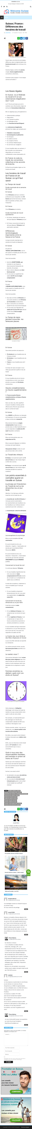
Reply (26, 909)
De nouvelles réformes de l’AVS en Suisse (14, 853)
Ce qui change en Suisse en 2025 (16, 3)
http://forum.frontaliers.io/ (11, 1023)
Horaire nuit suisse (10, 793)
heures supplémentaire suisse (13, 792)
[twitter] (24, 38)
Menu (6, 17)
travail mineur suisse (10, 801)
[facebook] (27, 38)
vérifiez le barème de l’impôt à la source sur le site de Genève (16, 958)
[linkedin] (21, 38)
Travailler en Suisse (17, 32)
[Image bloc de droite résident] (16, 1110)
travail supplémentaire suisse (13, 803)
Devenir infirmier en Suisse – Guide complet (14, 872)
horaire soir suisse (22, 793)
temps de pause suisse (11, 797)
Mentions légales (25, 1127)
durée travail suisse (14, 790)
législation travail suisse (12, 795)
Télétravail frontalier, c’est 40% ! (12, 891)
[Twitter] (4, 6)
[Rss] (7, 6)
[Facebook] (1, 6)
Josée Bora (8, 32)
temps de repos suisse (11, 798)
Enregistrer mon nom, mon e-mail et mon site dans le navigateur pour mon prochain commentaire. (14, 1059)
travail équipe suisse (10, 800)
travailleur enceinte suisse (12, 804)
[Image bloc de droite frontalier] (16, 1080)
